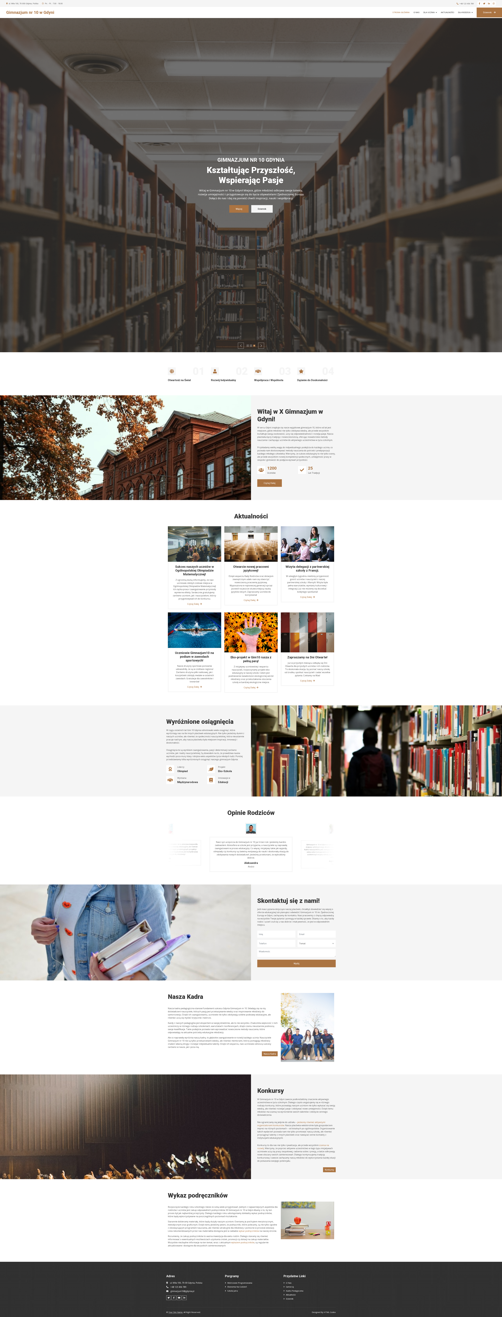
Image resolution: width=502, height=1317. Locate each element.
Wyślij (296, 963)
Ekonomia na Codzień (237, 1286)
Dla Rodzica (464, 12)
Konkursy (329, 1169)
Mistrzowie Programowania (239, 1282)
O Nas (416, 12)
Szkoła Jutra (232, 1290)
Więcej (239, 207)
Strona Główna (401, 12)
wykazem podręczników (242, 1242)
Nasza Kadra (270, 1053)
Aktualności (447, 12)
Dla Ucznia (429, 12)
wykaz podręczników (249, 1231)
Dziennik (487, 12)
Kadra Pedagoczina (294, 1290)
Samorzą (290, 1286)
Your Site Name (175, 1312)
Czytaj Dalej (269, 483)
